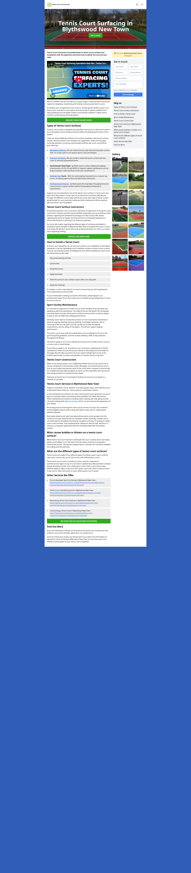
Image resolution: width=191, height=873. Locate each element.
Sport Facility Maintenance (124, 117)
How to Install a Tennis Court (124, 114)
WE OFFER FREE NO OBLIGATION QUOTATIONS (79, 521)
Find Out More (119, 145)
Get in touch (95, 35)
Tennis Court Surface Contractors (126, 110)
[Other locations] (137, 4)
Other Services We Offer (123, 141)
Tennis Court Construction (124, 120)
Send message (128, 95)
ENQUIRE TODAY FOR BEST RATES (79, 120)
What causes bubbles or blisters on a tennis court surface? (128, 131)
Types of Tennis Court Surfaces (125, 107)
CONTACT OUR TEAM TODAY (79, 236)
